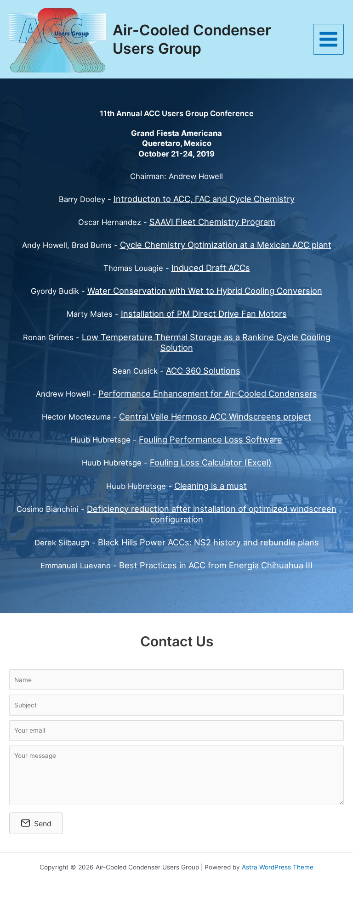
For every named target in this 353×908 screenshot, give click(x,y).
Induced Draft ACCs (210, 268)
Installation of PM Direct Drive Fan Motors (204, 313)
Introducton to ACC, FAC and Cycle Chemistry (204, 199)
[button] (36, 823)
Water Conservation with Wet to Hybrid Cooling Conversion (204, 291)
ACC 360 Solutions (203, 370)
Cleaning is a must (210, 486)
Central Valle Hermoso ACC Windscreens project (215, 416)
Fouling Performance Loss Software (210, 439)
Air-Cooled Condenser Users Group (192, 39)
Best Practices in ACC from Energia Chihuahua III (216, 565)
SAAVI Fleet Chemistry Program (212, 222)
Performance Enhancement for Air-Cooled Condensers (207, 393)
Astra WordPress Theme (277, 867)
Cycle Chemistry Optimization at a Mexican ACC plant (225, 245)
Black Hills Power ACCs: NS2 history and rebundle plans (208, 542)
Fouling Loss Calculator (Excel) (211, 462)
